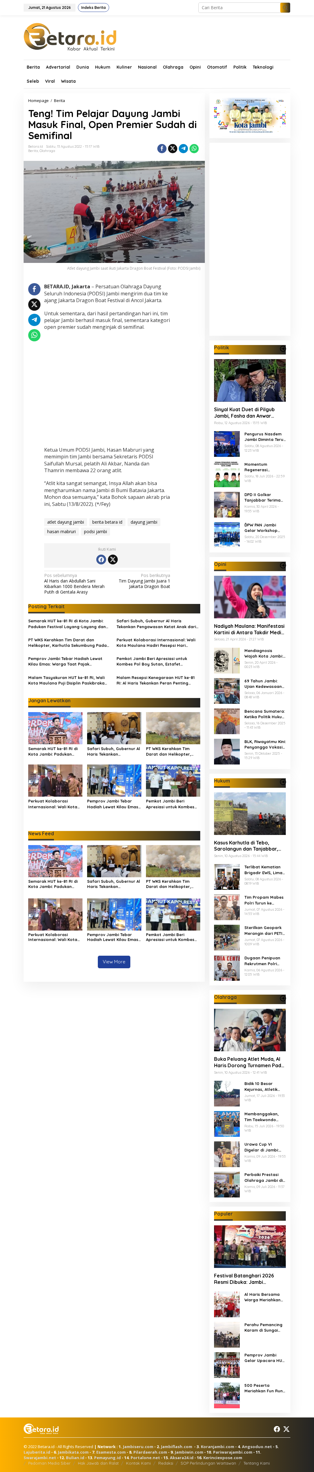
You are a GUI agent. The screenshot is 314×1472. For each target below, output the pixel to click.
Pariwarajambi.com (232, 1452)
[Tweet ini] (172, 148)
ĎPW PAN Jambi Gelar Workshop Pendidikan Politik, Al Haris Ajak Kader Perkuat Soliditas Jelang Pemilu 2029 (264, 527)
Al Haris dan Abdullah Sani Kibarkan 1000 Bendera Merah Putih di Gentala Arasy (74, 584)
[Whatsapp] (194, 148)
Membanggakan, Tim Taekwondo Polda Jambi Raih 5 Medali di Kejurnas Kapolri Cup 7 (264, 1116)
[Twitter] (113, 559)
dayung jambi (144, 522)
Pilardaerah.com (150, 1452)
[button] (285, 7)
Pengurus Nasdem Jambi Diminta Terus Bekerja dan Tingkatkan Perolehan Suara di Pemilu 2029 (264, 436)
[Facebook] (101, 559)
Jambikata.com (73, 1452)
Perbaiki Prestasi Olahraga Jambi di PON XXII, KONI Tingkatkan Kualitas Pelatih (264, 1177)
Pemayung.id (107, 1457)
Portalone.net (145, 1457)
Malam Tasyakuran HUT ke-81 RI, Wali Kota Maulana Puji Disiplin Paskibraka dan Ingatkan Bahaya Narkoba (66, 680)
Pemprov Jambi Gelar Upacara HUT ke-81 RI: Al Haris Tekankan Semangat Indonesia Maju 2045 (265, 1357)
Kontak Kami (138, 1463)
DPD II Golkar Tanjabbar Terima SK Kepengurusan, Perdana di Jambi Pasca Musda (262, 497)
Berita (33, 151)
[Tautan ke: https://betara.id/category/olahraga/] (283, 998)
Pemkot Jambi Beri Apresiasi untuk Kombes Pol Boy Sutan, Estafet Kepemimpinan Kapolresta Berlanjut (154, 661)
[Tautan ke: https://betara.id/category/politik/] (283, 348)
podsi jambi (95, 531)
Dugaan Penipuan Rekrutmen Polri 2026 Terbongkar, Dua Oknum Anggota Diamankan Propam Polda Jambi (264, 960)
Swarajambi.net (40, 1457)
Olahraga (47, 151)
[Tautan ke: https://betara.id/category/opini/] (283, 565)
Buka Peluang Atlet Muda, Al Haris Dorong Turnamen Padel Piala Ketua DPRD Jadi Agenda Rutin (249, 1062)
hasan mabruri (61, 531)
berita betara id (107, 522)
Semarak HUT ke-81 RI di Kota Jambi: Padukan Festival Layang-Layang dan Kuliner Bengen (67, 623)
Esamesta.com (111, 1452)
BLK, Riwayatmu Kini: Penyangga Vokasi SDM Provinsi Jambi (265, 744)
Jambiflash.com (176, 1446)
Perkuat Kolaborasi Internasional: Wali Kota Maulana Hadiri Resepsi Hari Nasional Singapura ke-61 (156, 642)
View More (114, 962)
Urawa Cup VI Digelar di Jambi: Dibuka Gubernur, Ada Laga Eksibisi (262, 1147)
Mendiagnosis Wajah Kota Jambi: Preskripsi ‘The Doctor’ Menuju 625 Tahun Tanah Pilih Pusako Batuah (264, 653)
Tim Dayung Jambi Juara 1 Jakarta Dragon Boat (144, 581)
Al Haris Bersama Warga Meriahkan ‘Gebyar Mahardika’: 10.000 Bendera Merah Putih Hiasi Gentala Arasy (263, 1297)
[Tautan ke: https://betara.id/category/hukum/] (283, 782)
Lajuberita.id (37, 1452)
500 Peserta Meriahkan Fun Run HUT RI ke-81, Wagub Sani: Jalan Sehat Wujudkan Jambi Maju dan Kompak (263, 1388)
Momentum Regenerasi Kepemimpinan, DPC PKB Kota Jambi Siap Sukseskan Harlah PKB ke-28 (264, 467)
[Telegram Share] (183, 148)
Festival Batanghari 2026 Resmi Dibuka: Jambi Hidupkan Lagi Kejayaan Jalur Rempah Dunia (249, 1279)
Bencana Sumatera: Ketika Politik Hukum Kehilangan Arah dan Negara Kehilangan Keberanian (264, 714)
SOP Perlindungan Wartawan (208, 1463)
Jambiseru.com (138, 1446)
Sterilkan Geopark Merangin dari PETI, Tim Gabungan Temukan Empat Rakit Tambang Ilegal (264, 930)
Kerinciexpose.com (222, 1457)
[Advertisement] (107, 389)
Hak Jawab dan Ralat (98, 1463)
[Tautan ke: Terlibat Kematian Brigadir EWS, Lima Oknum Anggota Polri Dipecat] (227, 876)
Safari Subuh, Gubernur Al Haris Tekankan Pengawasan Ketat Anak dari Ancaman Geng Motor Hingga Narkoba (157, 623)
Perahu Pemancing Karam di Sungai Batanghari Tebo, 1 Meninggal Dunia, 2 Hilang (263, 1327)
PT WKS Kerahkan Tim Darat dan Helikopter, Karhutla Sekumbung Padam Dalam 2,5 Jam (69, 642)
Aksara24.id (181, 1457)
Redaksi (165, 1463)
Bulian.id (75, 1457)
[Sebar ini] (162, 148)
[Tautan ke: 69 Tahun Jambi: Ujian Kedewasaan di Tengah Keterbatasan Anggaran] (227, 690)
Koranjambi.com (217, 1446)
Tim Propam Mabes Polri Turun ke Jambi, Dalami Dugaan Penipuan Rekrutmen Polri (264, 900)
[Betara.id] (70, 36)
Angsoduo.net (257, 1446)
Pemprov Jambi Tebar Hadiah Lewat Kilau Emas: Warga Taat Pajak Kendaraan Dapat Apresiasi (65, 661)
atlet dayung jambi (65, 522)
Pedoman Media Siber (49, 1463)
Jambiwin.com (189, 1452)
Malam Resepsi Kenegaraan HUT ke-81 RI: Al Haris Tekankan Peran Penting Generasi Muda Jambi (156, 680)
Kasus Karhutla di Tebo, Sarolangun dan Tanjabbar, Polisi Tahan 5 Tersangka (246, 846)
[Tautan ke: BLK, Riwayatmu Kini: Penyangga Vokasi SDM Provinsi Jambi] (227, 751)
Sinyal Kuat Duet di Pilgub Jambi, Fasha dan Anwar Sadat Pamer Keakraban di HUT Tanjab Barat (246, 412)
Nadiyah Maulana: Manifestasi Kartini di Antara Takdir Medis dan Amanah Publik (249, 629)
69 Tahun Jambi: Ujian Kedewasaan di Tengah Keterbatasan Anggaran (263, 683)
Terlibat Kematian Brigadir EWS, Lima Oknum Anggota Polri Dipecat (263, 869)
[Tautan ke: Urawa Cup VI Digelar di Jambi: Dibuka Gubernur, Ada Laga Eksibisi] (227, 1154)
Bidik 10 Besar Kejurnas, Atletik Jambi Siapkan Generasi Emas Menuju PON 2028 (261, 1086)
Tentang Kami (256, 1463)
